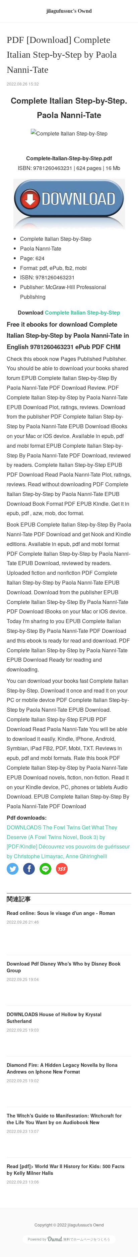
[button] (12, 869)
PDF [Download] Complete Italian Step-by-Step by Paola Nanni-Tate (62, 55)
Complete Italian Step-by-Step (82, 312)
